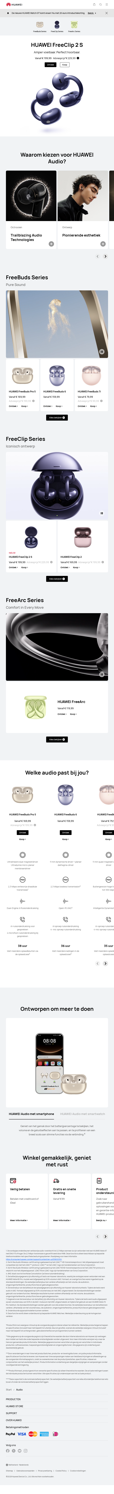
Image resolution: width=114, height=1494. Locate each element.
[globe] (7, 1465)
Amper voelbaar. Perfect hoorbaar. (57, 52)
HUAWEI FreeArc (71, 701)
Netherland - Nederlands (18, 1465)
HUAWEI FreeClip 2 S (57, 44)
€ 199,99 (26, 401)
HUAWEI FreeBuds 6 (54, 391)
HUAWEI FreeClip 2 (71, 556)
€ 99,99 (95, 401)
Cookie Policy (61, 1471)
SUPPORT (11, 1413)
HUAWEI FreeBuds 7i (89, 391)
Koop (64, 64)
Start (9, 1389)
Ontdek (50, 64)
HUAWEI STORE (14, 1406)
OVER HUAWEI (14, 1420)
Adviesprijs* (59, 58)
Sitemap (9, 1471)
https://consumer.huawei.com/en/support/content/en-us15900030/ (34, 1259)
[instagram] (25, 1451)
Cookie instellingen (78, 1471)
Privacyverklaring (45, 1471)
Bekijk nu (100, 1220)
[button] (94, 4)
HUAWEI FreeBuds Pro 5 (22, 391)
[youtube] (19, 1451)
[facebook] (8, 1451)
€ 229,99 (71, 58)
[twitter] (13, 1451)
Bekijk (91, 13)
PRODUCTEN (13, 1399)
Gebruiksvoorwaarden (25, 1471)
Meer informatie (18, 1220)
